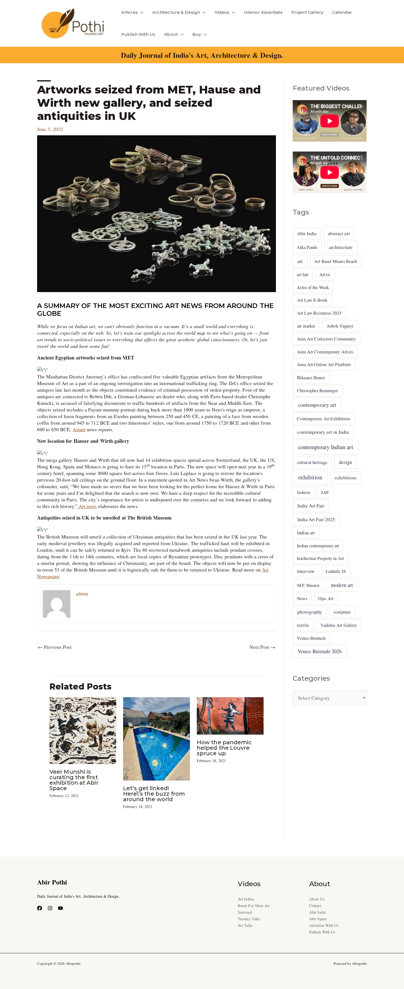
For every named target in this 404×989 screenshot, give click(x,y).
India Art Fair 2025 (316, 519)
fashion (303, 492)
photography (309, 612)
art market (306, 326)
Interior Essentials (263, 12)
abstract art (339, 233)
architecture (341, 247)
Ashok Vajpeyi (339, 326)
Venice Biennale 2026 (320, 651)
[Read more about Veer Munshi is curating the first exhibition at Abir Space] (82, 729)
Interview (306, 571)
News (302, 598)
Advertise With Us (324, 925)
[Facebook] (39, 908)
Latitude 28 (336, 571)
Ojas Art (325, 598)
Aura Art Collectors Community (326, 339)
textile (303, 625)
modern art (342, 584)
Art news (87, 506)
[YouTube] (60, 908)
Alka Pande (307, 247)
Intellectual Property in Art (320, 558)
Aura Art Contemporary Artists (325, 352)
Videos (222, 12)
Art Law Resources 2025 (319, 313)
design (345, 462)
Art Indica (246, 899)
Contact (315, 905)
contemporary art (317, 404)
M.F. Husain (308, 585)
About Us (316, 899)
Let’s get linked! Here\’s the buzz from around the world (154, 794)
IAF (325, 492)
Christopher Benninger (317, 391)
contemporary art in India (323, 431)
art (300, 261)
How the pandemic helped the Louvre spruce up (224, 748)
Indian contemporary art (318, 545)
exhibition (310, 477)
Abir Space (318, 918)
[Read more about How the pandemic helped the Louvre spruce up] (230, 715)
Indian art (306, 532)
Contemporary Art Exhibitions (323, 418)
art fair (302, 274)
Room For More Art (254, 905)
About (171, 34)
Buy (196, 34)
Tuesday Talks (249, 918)
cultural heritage (312, 462)
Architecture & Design (176, 12)
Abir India (306, 233)
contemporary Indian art (325, 447)
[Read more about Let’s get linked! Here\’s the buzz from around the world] (156, 738)
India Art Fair (310, 505)
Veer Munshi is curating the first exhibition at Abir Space (73, 780)
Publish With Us (138, 34)
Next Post (262, 647)
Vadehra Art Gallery (338, 625)
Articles (129, 12)
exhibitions (346, 477)
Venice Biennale (311, 638)
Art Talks (245, 925)
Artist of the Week (313, 287)
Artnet (79, 429)
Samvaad (245, 912)
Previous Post (54, 647)
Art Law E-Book (312, 300)
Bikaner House (311, 377)
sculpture (342, 612)
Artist (324, 274)
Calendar (342, 12)
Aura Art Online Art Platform (324, 364)
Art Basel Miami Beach (335, 261)
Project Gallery (307, 12)
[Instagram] (50, 908)
